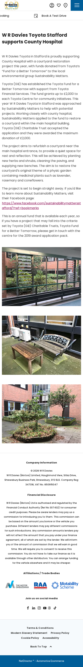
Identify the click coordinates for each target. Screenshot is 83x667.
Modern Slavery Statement (29, 633)
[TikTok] (55, 608)
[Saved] (58, 5)
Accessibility (50, 638)
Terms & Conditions (40, 628)
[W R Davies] (11, 5)
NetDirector (26, 661)
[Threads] (49, 608)
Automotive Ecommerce (50, 661)
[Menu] (77, 5)
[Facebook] (28, 608)
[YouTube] (44, 608)
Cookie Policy (30, 638)
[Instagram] (39, 608)
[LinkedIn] (33, 608)
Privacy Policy (60, 633)
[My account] (52, 5)
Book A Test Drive (48, 16)
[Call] (65, 5)
